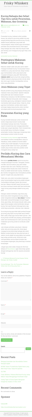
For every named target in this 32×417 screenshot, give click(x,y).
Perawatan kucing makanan (9, 137)
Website (3, 323)
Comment (4, 281)
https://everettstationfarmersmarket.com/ (13, 407)
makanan (19, 31)
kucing (15, 31)
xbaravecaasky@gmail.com (11, 25)
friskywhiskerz (11, 249)
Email (3, 314)
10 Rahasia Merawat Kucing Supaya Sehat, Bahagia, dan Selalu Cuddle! (14, 259)
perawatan (24, 31)
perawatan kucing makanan (9, 56)
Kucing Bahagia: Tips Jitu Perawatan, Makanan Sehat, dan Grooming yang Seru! (15, 265)
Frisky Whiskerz (16, 3)
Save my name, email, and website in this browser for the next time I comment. (16, 335)
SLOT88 (3, 371)
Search (3, 346)
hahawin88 (4, 404)
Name (3, 305)
